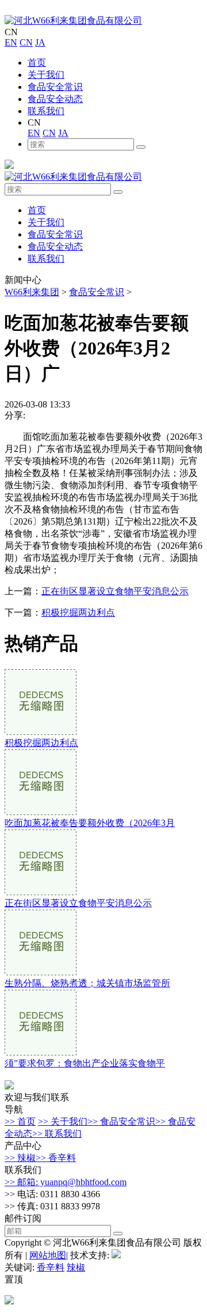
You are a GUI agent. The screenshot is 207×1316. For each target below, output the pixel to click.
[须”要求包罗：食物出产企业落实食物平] (40, 1052)
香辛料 (50, 1267)
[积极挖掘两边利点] (40, 732)
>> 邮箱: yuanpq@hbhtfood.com (65, 1182)
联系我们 (46, 111)
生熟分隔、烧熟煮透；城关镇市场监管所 (87, 983)
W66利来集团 (32, 292)
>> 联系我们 (57, 1133)
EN (11, 42)
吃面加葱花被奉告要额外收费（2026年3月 (90, 823)
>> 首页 (20, 1121)
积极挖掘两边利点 (78, 612)
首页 (37, 62)
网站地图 (47, 1255)
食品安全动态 (55, 99)
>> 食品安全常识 (121, 1121)
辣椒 (76, 1267)
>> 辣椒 (20, 1158)
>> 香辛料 (56, 1158)
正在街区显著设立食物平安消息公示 (115, 591)
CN (26, 42)
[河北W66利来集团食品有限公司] (73, 20)
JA (40, 42)
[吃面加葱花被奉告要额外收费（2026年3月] (40, 812)
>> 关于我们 (62, 1121)
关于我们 (46, 75)
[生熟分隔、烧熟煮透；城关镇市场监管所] (40, 972)
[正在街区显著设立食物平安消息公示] (40, 892)
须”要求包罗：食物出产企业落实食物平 (85, 1063)
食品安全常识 (55, 87)
